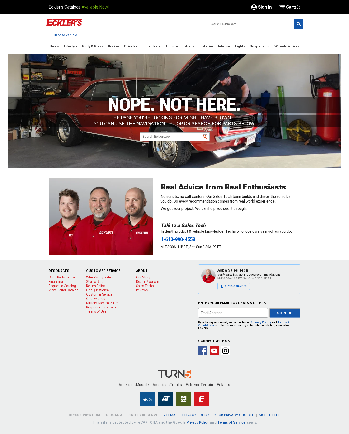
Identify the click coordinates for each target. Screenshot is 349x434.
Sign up (285, 313)
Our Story (143, 277)
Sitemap (170, 415)
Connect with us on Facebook (202, 350)
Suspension (260, 46)
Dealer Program (147, 281)
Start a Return (96, 281)
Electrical (153, 46)
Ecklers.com (91, 26)
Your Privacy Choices (234, 415)
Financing (56, 281)
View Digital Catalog (64, 290)
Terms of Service (231, 422)
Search (298, 24)
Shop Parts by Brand (64, 277)
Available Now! (95, 7)
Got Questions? (97, 290)
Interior (224, 46)
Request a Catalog (62, 286)
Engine (172, 46)
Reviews (142, 290)
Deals (54, 46)
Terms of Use (96, 311)
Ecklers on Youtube (214, 350)
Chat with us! (96, 299)
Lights (240, 46)
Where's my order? (99, 277)
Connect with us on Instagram (225, 350)
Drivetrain (132, 46)
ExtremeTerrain (199, 384)
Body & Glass (92, 46)
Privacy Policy (260, 322)
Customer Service (99, 294)
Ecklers (223, 384)
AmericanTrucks (167, 384)
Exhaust (189, 46)
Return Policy (95, 286)
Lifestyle (71, 46)
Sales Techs (145, 286)
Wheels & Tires (286, 46)
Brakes (114, 46)
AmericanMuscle (134, 384)
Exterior (206, 46)
